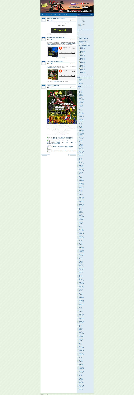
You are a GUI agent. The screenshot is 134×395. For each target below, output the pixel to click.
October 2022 (81, 152)
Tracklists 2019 (82, 62)
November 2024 (81, 117)
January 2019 (81, 215)
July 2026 (80, 90)
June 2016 (80, 258)
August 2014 (81, 289)
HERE (66, 131)
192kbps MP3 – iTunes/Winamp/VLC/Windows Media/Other (63, 137)
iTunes (80, 80)
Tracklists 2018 (82, 61)
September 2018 (81, 220)
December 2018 (81, 216)
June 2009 (80, 375)
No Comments (73, 39)
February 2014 (81, 297)
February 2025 (81, 113)
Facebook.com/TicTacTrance (83, 38)
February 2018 (81, 230)
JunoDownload (81, 82)
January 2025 (81, 115)
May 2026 (80, 92)
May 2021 (80, 176)
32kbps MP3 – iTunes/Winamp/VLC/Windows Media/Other (63, 146)
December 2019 (81, 200)
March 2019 (81, 212)
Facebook (47, 14)
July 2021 (80, 173)
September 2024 (81, 120)
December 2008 (81, 383)
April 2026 (80, 94)
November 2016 (81, 251)
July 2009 (80, 374)
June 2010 (80, 358)
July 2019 (80, 207)
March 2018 (81, 229)
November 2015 (81, 268)
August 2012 (81, 322)
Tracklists (60, 14)
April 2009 (80, 378)
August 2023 (81, 138)
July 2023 (80, 140)
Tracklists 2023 (82, 68)
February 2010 (81, 364)
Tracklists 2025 (82, 70)
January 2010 (81, 365)
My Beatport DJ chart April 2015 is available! (56, 18)
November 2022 (81, 151)
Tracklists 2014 (82, 55)
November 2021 (81, 168)
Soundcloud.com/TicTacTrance (61, 57)
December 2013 (81, 300)
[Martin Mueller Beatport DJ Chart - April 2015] (61, 32)
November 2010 (81, 351)
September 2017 (81, 237)
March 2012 (81, 329)
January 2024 (81, 131)
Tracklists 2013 (82, 54)
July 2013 (80, 307)
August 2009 (81, 372)
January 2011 (81, 349)
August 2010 (81, 356)
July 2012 (80, 324)
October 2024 (81, 119)
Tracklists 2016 (82, 58)
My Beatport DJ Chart (82, 41)
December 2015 (81, 266)
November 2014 (81, 285)
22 (80, 24)
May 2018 (80, 226)
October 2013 (81, 303)
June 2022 (80, 158)
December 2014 (81, 283)
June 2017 (80, 241)
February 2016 (81, 264)
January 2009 (81, 382)
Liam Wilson (70, 43)
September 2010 (81, 354)
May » (81, 27)
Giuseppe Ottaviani (50, 44)
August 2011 (81, 339)
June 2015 (80, 275)
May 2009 (80, 376)
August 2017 (81, 239)
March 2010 (81, 363)
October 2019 (81, 202)
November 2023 (81, 134)
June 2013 (80, 308)
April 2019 (80, 211)
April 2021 (80, 177)
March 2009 (81, 379)
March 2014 (81, 296)
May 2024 (80, 126)
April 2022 (80, 161)
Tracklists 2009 (82, 48)
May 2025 (80, 109)
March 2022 (81, 162)
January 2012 (81, 332)
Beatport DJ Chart (54, 14)
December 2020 (81, 183)
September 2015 (81, 271)
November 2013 (81, 301)
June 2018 (80, 225)
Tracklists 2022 (82, 66)
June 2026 (80, 91)
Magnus (74, 43)
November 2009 (81, 368)
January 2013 (81, 315)
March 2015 (81, 279)
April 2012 (80, 328)
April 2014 (80, 294)
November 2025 (81, 101)
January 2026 (81, 98)
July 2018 (80, 223)
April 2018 (80, 227)
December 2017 (81, 233)
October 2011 (81, 336)
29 (80, 25)
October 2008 (81, 386)
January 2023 (81, 148)
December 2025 (81, 99)
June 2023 (80, 141)
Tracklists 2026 (82, 72)
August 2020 (81, 188)
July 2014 (80, 290)
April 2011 (80, 344)
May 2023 (80, 142)
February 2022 (81, 163)
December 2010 (81, 350)
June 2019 (80, 208)
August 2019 (81, 205)
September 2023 (81, 137)
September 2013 (81, 304)
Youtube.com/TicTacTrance (83, 74)
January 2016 (81, 265)
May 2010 (80, 360)
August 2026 (81, 88)
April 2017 (80, 244)
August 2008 (81, 389)
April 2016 (80, 261)
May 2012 (80, 326)
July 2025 (80, 106)
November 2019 (81, 201)
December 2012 (81, 317)
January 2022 (81, 165)
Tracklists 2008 (82, 47)
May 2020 (80, 193)
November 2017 (81, 234)
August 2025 (81, 105)
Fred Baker (62, 43)
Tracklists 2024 (82, 69)
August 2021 (81, 172)
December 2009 (81, 367)
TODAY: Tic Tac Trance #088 (53, 85)
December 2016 (81, 250)
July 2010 (80, 357)
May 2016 (80, 259)
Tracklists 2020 (82, 63)
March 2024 (81, 129)
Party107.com (70, 125)
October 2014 (81, 286)
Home (43, 14)
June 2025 (80, 108)
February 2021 (81, 180)
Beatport (80, 79)
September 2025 (81, 103)
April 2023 (80, 144)
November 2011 (81, 335)
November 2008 (81, 385)
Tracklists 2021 (82, 65)
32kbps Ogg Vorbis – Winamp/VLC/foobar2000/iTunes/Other (65, 147)
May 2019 (80, 209)
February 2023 (81, 147)
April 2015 (80, 278)
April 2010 (80, 361)
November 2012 (81, 318)
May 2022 (80, 159)
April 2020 (80, 194)
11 (83, 21)
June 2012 (80, 325)
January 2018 (81, 232)
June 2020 (80, 191)
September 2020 (81, 187)
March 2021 (81, 179)
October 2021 (81, 169)
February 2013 (81, 314)
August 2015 (81, 272)
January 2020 (81, 198)
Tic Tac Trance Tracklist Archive (84, 45)
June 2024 (80, 124)
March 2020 (81, 195)
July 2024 (80, 123)
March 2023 (81, 145)
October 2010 (81, 353)
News (53, 39)
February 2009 (81, 381)
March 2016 (81, 262)
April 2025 (80, 110)
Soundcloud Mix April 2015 (62, 33)
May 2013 (80, 310)
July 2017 (80, 240)
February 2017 (81, 247)
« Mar (78, 27)
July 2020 (80, 190)
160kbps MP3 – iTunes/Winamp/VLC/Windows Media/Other (63, 138)
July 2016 (80, 257)
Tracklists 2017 (82, 59)
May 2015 (80, 276)
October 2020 (81, 186)
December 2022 (81, 149)
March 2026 (81, 95)
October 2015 (81, 269)
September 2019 (81, 204)
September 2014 (81, 287)
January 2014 (81, 298)
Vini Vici (66, 43)
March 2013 (81, 312)
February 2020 (81, 197)
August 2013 (81, 305)
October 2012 (81, 319)
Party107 (65, 14)
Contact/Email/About (82, 37)
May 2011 (80, 343)
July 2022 (80, 156)
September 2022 (81, 154)
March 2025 (81, 112)
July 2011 (80, 340)
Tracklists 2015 (82, 56)
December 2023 (81, 133)
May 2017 (80, 243)
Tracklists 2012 (82, 52)
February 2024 (81, 130)
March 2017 (81, 246)
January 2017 (81, 248)
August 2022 (81, 155)
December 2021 (81, 166)
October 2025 (81, 102)
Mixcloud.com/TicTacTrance (58, 81)
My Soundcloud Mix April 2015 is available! (56, 37)
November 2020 (81, 184)
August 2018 (81, 222)
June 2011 (80, 342)
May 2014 (80, 293)
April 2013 (80, 311)
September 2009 (81, 371)
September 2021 (81, 170)
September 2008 (81, 388)
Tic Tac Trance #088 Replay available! (55, 61)
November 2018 (81, 218)
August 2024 (81, 122)
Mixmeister (81, 83)
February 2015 (81, 280)
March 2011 (81, 346)
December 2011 (81, 333)
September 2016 (81, 254)
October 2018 (81, 219)
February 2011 (81, 347)
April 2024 (80, 127)
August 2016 (81, 255)
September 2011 (81, 337)
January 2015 (81, 282)
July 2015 (80, 273)
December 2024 (81, 116)
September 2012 (81, 321)
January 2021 (81, 181)
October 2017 (81, 236)
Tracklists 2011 (82, 51)
